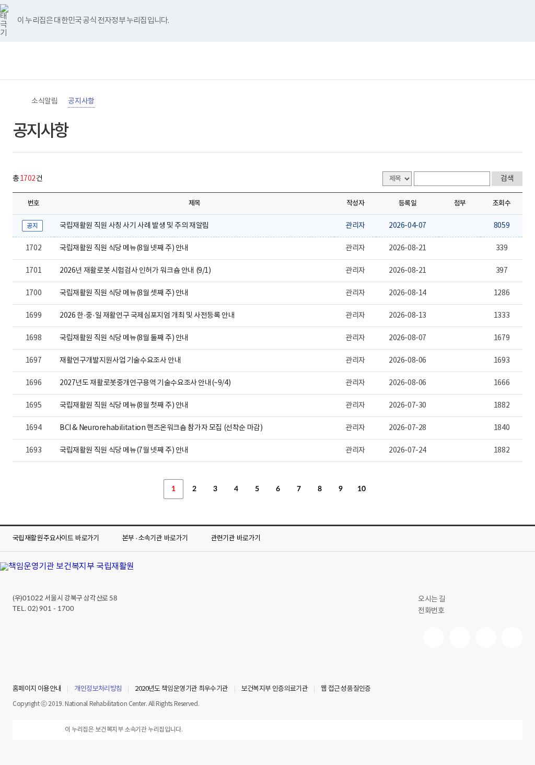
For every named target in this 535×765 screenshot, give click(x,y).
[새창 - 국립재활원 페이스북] (512, 637)
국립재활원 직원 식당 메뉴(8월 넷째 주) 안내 (124, 248)
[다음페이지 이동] (382, 489)
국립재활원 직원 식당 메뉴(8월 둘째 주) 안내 (124, 338)
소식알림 (44, 101)
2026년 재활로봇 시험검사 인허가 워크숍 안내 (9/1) (135, 270)
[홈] (18, 101)
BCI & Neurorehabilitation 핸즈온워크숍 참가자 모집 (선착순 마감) (161, 428)
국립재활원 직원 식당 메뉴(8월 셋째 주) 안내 (124, 293)
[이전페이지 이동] (152, 489)
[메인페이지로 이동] (267, 61)
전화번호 (431, 611)
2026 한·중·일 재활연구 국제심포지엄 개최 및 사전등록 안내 (147, 315)
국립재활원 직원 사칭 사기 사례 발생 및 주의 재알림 (134, 226)
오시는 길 (432, 599)
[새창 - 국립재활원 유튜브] (433, 637)
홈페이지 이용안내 (37, 689)
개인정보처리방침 (98, 689)
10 (361, 489)
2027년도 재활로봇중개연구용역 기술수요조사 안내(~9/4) (145, 383)
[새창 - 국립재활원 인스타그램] (485, 637)
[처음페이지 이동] (132, 489)
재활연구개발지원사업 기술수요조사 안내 (120, 360)
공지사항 (81, 101)
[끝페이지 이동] (403, 489)
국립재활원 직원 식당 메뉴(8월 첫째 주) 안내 (124, 405)
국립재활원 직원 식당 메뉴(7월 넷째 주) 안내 (124, 450)
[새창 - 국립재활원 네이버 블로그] (459, 637)
